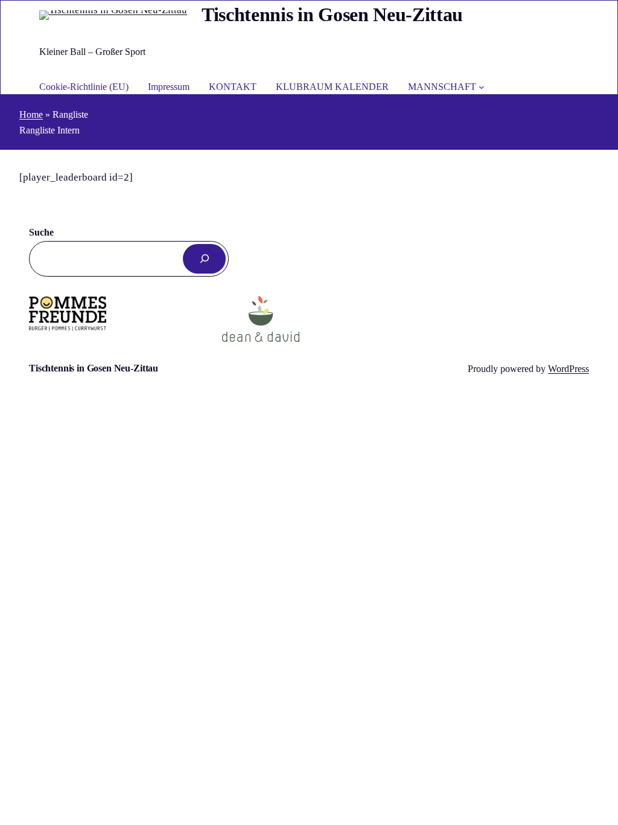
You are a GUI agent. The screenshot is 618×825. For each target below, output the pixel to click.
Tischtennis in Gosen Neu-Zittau (332, 14)
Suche (41, 232)
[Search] (204, 259)
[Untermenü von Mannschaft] (482, 87)
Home (31, 114)
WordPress (568, 369)
